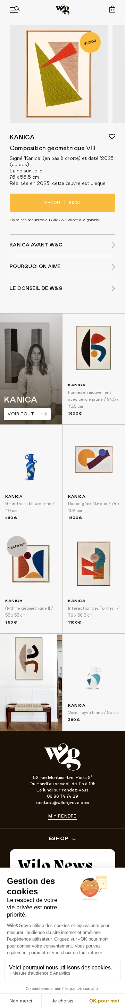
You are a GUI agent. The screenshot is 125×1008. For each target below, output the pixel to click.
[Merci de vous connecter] (112, 136)
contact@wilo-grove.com (62, 802)
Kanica (22, 138)
